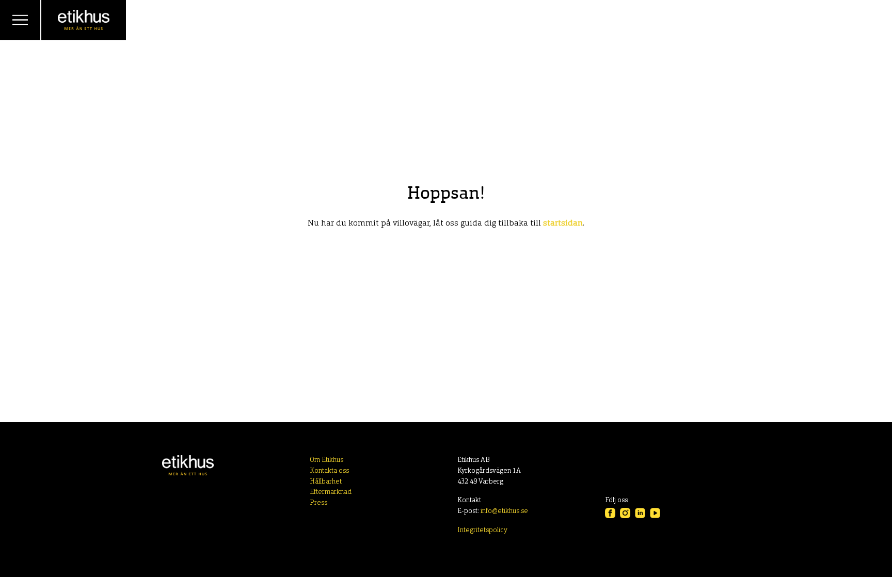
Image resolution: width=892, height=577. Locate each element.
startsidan (563, 223)
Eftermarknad (331, 492)
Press (318, 503)
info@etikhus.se (504, 511)
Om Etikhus (326, 460)
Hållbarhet (326, 481)
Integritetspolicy (482, 530)
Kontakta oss (329, 471)
